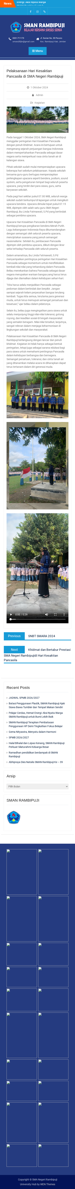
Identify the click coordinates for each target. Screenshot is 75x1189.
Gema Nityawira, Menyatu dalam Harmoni (32, 731)
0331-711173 (18, 38)
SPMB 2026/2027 (19, 737)
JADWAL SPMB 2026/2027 (24, 697)
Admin (39, 95)
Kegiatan (40, 102)
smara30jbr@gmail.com (23, 41)
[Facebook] (30, 11)
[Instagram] (37, 11)
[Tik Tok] (44, 11)
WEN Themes (47, 1184)
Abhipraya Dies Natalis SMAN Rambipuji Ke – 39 (36, 762)
